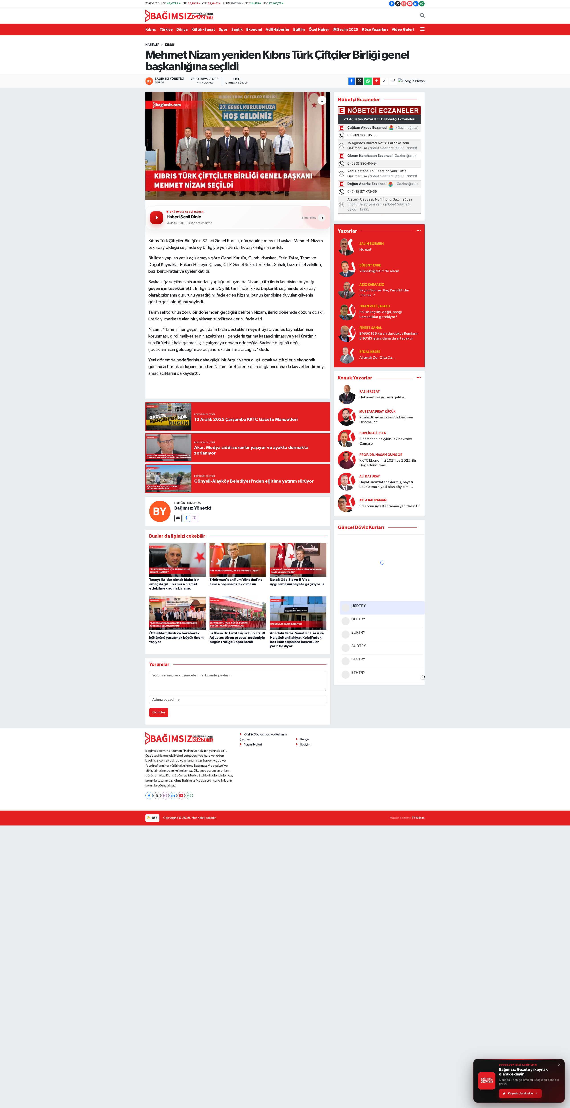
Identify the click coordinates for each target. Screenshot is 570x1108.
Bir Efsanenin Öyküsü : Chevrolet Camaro (386, 441)
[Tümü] (419, 231)
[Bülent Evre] (347, 268)
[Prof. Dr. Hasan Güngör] (347, 460)
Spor (223, 29)
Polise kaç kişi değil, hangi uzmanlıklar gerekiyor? (380, 314)
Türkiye (166, 29)
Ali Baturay (369, 476)
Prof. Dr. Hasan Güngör (380, 455)
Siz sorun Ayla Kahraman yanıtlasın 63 (389, 506)
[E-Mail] (178, 518)
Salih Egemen (371, 244)
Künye (304, 739)
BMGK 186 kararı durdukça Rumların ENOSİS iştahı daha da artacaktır (388, 336)
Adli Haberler (277, 29)
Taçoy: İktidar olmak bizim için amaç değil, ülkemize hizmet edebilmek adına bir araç (174, 584)
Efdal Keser (369, 352)
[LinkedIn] (173, 795)
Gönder (158, 712)
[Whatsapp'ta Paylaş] (368, 81)
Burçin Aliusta (372, 433)
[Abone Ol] (411, 81)
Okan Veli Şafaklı (374, 306)
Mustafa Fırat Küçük (377, 411)
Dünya (182, 29)
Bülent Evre (370, 265)
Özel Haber (319, 29)
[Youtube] (181, 795)
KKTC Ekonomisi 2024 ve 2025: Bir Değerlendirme (387, 463)
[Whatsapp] (189, 795)
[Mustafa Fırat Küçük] (347, 417)
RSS (154, 817)
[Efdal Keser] (347, 354)
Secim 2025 (347, 29)
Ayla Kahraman (373, 500)
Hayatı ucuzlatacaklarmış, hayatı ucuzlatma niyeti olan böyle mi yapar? (386, 484)
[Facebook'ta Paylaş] (351, 81)
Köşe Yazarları (375, 29)
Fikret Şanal (370, 328)
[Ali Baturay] (347, 481)
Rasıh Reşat (369, 391)
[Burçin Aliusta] (347, 438)
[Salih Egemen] (347, 246)
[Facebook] (186, 518)
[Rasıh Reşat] (347, 394)
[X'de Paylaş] (359, 81)
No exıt (365, 250)
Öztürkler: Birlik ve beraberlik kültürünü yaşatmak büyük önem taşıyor (176, 637)
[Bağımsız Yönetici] (160, 511)
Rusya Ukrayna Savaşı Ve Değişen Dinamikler (386, 420)
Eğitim (299, 29)
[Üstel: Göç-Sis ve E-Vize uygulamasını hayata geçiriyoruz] (298, 560)
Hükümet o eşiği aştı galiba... (383, 397)
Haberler (152, 44)
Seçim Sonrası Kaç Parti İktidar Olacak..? (384, 293)
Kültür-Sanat (203, 29)
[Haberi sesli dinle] (156, 217)
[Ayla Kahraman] (347, 503)
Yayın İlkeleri (253, 744)
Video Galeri (403, 29)
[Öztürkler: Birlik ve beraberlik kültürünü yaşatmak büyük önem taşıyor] (177, 613)
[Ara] (422, 16)
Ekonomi (254, 29)
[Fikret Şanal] (347, 333)
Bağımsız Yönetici (192, 508)
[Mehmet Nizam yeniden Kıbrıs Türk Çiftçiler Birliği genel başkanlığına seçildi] (237, 146)
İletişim (305, 744)
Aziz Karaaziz (371, 284)
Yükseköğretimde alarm (379, 271)
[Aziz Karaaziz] (347, 290)
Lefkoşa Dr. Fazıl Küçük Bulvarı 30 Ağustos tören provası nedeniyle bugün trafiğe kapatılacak (237, 637)
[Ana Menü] (422, 30)
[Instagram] (194, 518)
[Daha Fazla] (376, 81)
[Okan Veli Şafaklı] (347, 311)
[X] (157, 795)
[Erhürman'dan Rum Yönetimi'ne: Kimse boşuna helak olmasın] (238, 560)
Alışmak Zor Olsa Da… (377, 358)
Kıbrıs (150, 29)
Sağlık (236, 29)
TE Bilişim (418, 817)
